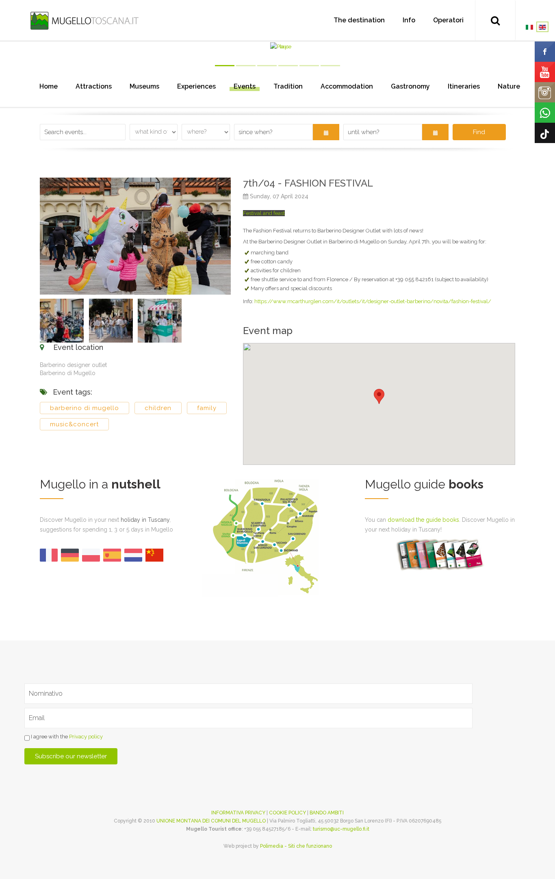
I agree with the (66, 737)
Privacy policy (86, 737)
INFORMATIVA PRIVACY (238, 813)
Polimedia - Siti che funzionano (296, 846)
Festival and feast (264, 213)
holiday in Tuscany (145, 520)
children (158, 408)
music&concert (74, 424)
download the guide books (423, 520)
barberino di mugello (84, 408)
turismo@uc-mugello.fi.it (341, 829)
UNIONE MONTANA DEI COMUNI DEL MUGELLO (211, 821)
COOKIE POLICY (287, 813)
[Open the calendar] (326, 132)
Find (479, 132)
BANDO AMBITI (327, 813)
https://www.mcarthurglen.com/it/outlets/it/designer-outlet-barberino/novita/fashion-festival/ (372, 301)
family (207, 408)
